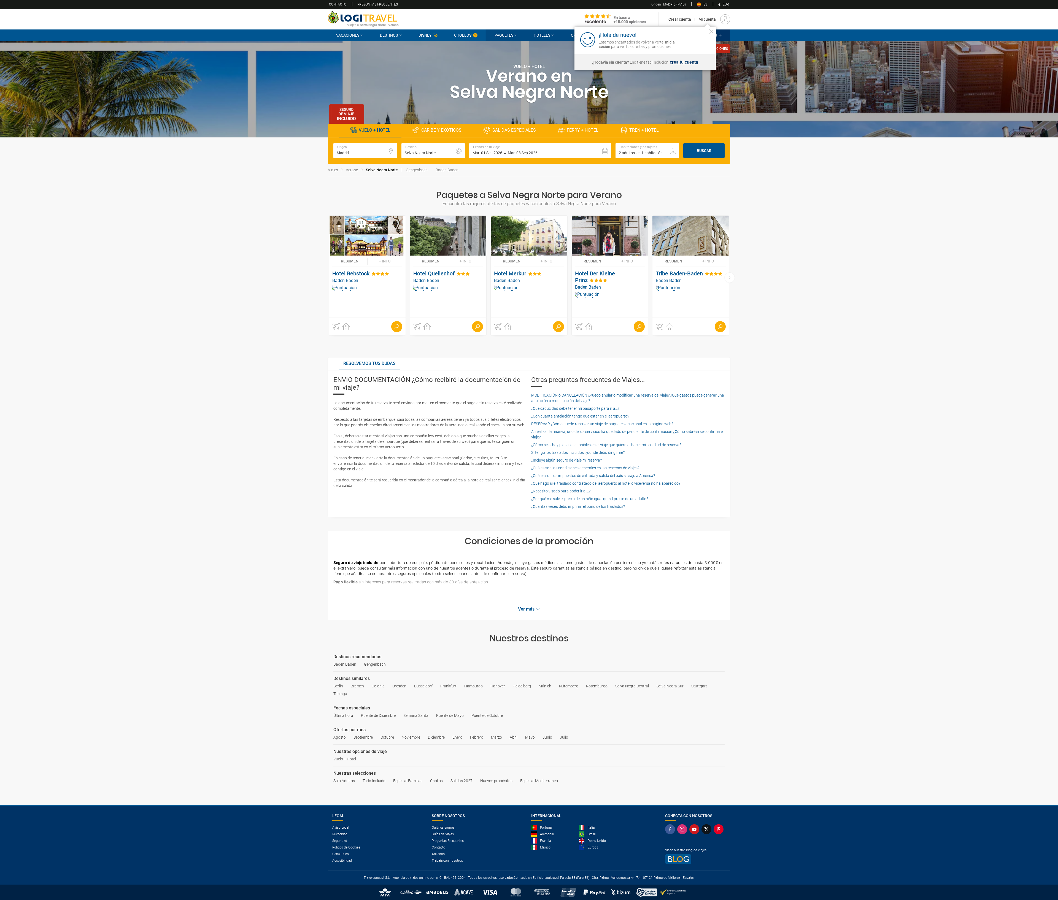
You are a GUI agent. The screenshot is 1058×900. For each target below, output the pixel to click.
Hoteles (542, 35)
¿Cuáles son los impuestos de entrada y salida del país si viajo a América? (593, 475)
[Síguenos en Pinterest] (720, 829)
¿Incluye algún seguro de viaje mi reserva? (566, 460)
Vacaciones (347, 35)
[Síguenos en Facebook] (671, 829)
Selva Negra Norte (382, 170)
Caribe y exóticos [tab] (441, 130)
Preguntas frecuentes (377, 4)
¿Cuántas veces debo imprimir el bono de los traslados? (578, 506)
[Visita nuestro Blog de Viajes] (695, 859)
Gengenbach (417, 170)
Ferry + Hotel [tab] (582, 130)
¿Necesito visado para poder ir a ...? (560, 491)
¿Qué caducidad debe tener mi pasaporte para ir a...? (575, 408)
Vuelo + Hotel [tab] (374, 130)
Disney (425, 35)
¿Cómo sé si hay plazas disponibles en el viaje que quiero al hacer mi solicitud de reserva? (606, 445)
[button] (540, 150)
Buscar (704, 150)
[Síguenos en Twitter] (707, 829)
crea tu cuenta (684, 62)
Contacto (337, 4)
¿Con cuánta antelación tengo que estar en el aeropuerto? (580, 416)
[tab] (369, 363)
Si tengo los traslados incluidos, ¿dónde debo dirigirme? (578, 452)
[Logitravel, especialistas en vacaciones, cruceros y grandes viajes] (364, 17)
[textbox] (365, 150)
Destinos (389, 35)
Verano (352, 170)
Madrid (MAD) (668, 4)
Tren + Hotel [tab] (644, 130)
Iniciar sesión (694, 39)
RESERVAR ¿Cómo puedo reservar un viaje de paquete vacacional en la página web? (602, 424)
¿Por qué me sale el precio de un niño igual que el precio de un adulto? (589, 499)
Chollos (462, 35)
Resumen (349, 261)
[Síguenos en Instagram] (683, 829)
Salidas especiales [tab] (514, 130)
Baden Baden (447, 170)
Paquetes (504, 35)
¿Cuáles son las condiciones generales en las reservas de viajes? (585, 468)
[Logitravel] (615, 19)
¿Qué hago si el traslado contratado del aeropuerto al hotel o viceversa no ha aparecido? (605, 483)
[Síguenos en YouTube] (695, 829)
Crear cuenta (679, 19)
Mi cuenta (707, 19)
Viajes (333, 170)
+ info (385, 261)
